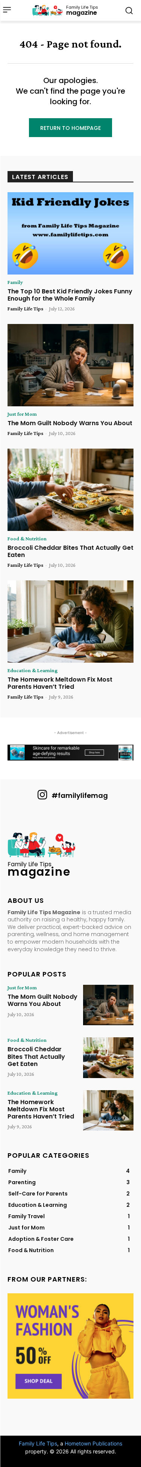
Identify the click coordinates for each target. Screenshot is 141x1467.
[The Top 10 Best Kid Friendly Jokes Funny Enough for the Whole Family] (70, 233)
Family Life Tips (25, 308)
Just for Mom (22, 413)
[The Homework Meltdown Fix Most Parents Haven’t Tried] (70, 621)
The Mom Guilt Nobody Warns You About (70, 423)
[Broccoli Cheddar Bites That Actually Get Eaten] (70, 490)
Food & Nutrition (27, 538)
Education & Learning (33, 670)
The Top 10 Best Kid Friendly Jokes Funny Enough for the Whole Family (70, 295)
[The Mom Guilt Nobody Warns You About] (70, 365)
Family (15, 282)
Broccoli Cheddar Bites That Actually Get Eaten (70, 551)
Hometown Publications (93, 1443)
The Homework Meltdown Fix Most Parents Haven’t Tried (60, 683)
